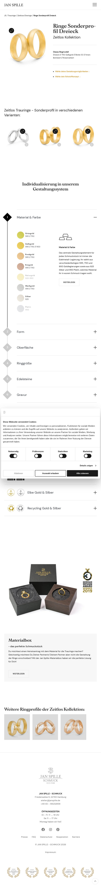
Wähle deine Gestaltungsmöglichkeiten (71, 71)
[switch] (38, 456)
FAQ (34, 837)
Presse (24, 837)
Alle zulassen (82, 473)
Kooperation (62, 837)
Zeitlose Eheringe (24, 15)
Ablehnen (18, 473)
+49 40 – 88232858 (50, 803)
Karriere (76, 837)
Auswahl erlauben (50, 473)
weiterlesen (69, 282)
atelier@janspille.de (50, 800)
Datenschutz (46, 837)
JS (5, 15)
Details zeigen (86, 465)
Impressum (50, 852)
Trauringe (12, 15)
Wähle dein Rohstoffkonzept (67, 76)
